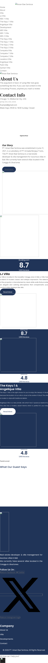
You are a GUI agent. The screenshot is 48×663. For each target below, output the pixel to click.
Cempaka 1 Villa (6, 53)
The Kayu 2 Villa (6, 44)
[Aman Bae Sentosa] (24, 4)
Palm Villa (4, 65)
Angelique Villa (6, 24)
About (2, 10)
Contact (3, 70)
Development (5, 27)
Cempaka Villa (6, 50)
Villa (1, 13)
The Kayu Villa (6, 39)
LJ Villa (2, 16)
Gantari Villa (5, 68)
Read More (9, 169)
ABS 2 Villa (4, 36)
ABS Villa (3, 30)
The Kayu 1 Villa (6, 21)
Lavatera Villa (5, 59)
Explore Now (24, 136)
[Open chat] (2, 660)
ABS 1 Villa (4, 19)
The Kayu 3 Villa (6, 47)
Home (2, 7)
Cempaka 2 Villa (6, 56)
